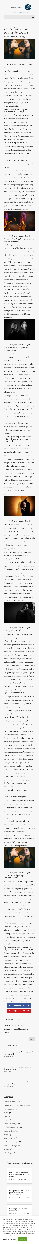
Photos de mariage (11, 1120)
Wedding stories (10, 1153)
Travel (6, 1134)
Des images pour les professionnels (17, 1105)
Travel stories (9, 1138)
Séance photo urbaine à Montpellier (18, 1209)
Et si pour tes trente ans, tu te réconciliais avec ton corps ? (19, 1174)
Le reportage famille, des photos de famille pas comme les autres (19, 1192)
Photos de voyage (10, 1123)
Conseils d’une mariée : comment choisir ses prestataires (18, 1083)
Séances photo (9, 1131)
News (6, 1112)
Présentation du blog (12, 1127)
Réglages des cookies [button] (9, 1239)
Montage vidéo (9, 1109)
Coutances (26, 258)
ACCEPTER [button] (22, 1239)
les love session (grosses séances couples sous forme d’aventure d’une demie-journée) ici (18, 987)
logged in (17, 1029)
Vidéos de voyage (10, 1145)
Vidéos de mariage (11, 1142)
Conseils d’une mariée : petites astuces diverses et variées (18, 1068)
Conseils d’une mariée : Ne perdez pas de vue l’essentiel (18, 1053)
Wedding (7, 1149)
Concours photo (10, 1101)
